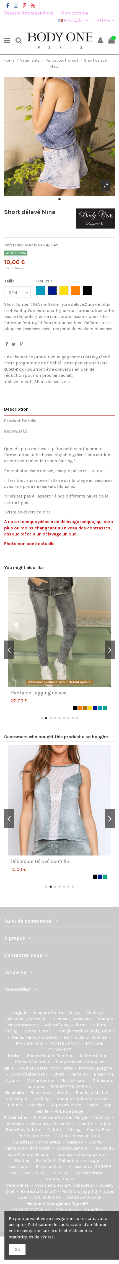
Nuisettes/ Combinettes (37, 1142)
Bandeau (16, 1123)
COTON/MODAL (90, 1172)
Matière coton (41, 1080)
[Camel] (85, 708)
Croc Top (94, 1209)
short (26, 381)
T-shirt (43, 1209)
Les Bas (100, 1098)
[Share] (7, 344)
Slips (56, 1105)
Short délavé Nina (52, 381)
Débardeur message (79, 1160)
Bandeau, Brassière (72, 1018)
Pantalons (15, 1148)
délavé (11, 381)
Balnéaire (15, 1092)
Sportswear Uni (73, 1148)
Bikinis (15, 1105)
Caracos (75, 1142)
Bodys (15, 1055)
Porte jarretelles (72, 1031)
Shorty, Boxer (37, 1031)
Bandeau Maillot (93, 1092)
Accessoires (81, 1166)
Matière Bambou (57, 1055)
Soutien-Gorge (66, 1012)
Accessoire (19, 1166)
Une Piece (72, 1105)
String (12, 1031)
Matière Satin (93, 1055)
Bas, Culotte (73, 1024)
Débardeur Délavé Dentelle (40, 861)
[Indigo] (100, 708)
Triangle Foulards (74, 1098)
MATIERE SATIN (60, 1178)
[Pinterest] (21, 344)
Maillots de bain (33, 1154)
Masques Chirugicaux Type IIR (57, 1203)
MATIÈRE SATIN (65, 1043)
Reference (14, 245)
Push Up (95, 1012)
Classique (17, 1098)
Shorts (96, 1142)
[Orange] (80, 708)
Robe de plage (69, 1111)
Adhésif (53, 1024)
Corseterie (97, 1154)
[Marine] (95, 708)
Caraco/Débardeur (29, 1074)
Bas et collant (50, 1166)
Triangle (85, 1123)
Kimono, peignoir (96, 1068)
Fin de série (16, 1117)
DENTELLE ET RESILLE (86, 1037)
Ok (17, 1249)
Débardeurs (67, 1209)
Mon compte (74, 13)
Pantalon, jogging (79, 1191)
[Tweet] (14, 344)
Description (16, 409)
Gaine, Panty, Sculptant (35, 1037)
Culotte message (74, 1135)
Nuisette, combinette (52, 1068)
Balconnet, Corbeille (27, 1018)
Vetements (18, 1185)
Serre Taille (47, 1160)
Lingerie (20, 1012)
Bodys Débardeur (33, 1061)
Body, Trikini (101, 1031)
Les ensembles (70, 1154)
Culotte (99, 1024)
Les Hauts (60, 1092)
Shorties (37, 1105)
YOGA (18, 1209)
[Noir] (75, 708)
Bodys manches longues (80, 1061)
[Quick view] (64, 685)
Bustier (23, 1160)
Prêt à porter (39, 1148)
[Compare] (55, 685)
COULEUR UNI (47, 1197)
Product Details (20, 420)
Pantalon (79, 1074)
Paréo (93, 1105)
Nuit (10, 1068)
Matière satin (74, 1080)
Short (59, 1074)
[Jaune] (90, 708)
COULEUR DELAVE (83, 1197)
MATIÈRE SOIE (30, 1043)
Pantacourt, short (38, 1191)
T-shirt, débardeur (76, 1185)
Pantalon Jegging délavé (38, 693)
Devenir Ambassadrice (29, 13)
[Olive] (105, 708)
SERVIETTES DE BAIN (71, 1086)
